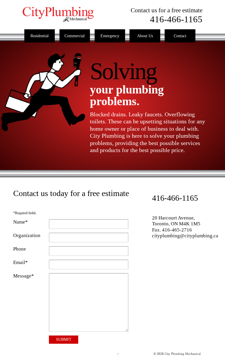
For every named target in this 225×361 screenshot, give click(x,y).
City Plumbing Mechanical (182, 353)
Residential (39, 36)
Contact (180, 36)
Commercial (74, 36)
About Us (145, 36)
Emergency (109, 36)
